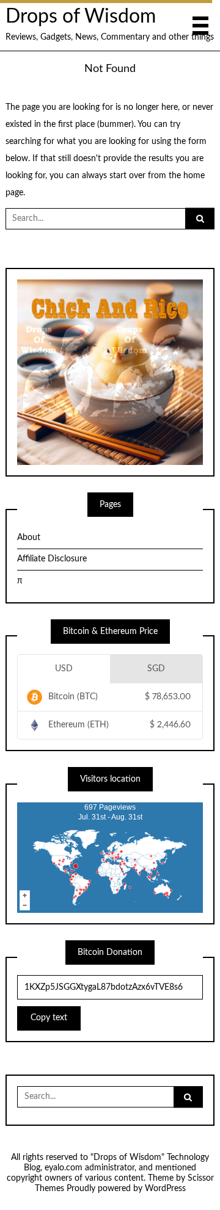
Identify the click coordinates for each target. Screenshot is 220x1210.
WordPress (165, 1188)
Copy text (49, 1018)
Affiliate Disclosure (52, 559)
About (28, 537)
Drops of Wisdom (81, 16)
